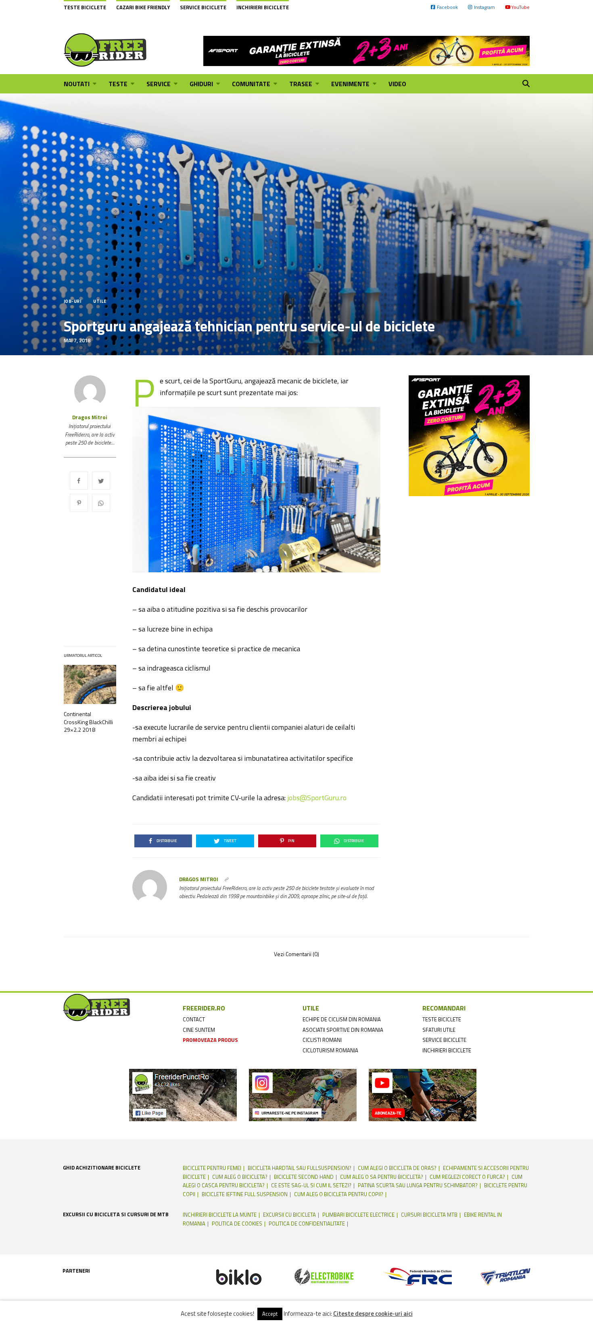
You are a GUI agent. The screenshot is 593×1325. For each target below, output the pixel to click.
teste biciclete (441, 1019)
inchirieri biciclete (446, 1050)
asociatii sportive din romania (343, 1030)
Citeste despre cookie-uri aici (373, 1313)
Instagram (484, 7)
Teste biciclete (85, 7)
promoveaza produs (210, 1040)
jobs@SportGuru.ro (317, 797)
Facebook (447, 7)
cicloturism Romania (330, 1050)
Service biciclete (203, 7)
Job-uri (72, 301)
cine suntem (199, 1030)
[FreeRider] (105, 50)
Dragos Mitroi (89, 417)
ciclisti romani (322, 1040)
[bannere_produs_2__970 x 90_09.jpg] (366, 50)
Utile (99, 301)
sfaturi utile (438, 1030)
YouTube (520, 7)
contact (194, 1019)
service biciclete (444, 1040)
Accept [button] (270, 1314)
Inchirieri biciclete (262, 7)
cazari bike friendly (143, 7)
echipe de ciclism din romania (342, 1019)
